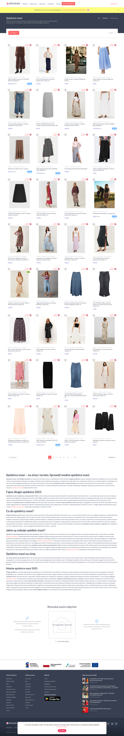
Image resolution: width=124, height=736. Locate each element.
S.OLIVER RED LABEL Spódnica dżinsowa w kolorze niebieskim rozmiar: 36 (75, 395)
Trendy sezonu (93, 682)
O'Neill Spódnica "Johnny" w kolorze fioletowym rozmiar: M (75, 259)
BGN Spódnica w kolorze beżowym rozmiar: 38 (102, 350)
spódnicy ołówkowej (17, 507)
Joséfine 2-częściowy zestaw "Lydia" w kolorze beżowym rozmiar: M (18, 303)
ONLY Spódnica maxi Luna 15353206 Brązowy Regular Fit (18, 79)
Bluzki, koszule (10, 681)
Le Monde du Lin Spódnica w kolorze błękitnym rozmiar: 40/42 (46, 259)
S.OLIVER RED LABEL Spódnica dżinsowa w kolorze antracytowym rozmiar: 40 (102, 304)
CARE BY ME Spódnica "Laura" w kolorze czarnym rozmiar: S (19, 214)
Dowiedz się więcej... (62, 726)
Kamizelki (8, 686)
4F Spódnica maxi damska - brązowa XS (104, 213)
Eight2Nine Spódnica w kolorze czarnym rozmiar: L (104, 441)
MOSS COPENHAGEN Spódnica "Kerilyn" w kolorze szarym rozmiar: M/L (47, 124)
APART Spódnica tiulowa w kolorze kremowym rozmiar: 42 (103, 394)
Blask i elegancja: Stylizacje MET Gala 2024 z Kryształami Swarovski (102, 694)
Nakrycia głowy (10, 694)
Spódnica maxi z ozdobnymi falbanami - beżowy (75, 79)
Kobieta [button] (25, 4)
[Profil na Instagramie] (112, 723)
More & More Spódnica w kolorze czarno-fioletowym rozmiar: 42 (19, 350)
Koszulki (27, 692)
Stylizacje (42, 4)
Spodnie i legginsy (11, 697)
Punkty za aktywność (50, 689)
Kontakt (46, 692)
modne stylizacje (17, 487)
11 (75, 457)
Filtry (14, 33)
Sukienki (8, 702)
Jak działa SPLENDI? (50, 681)
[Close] (118, 10)
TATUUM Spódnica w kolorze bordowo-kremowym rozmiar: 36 (76, 214)
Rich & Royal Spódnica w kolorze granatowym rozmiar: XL (45, 79)
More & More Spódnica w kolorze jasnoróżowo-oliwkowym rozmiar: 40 (18, 259)
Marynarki (28, 697)
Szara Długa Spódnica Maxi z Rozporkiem (76, 168)
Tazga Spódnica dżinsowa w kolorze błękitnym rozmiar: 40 (46, 303)
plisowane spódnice (12, 536)
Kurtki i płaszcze (10, 689)
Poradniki (51, 4)
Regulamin (47, 684)
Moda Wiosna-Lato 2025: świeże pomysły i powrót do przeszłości (102, 679)
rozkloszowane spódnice (44, 541)
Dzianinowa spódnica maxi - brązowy (18, 168)
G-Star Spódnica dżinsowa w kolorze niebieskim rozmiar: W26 (18, 124)
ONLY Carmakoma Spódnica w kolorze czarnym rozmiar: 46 (103, 169)
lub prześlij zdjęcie (63, 641)
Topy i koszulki (10, 707)
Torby (8, 710)
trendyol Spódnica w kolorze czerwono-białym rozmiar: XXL (19, 394)
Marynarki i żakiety (11, 692)
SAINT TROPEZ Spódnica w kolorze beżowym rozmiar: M (75, 441)
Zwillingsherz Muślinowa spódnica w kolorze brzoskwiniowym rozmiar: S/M (18, 441)
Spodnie (27, 702)
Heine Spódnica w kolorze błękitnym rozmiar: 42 (103, 79)
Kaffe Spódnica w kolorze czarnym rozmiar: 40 (45, 350)
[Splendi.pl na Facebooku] (108, 723)
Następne (111, 457)
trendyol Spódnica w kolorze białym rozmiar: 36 (74, 350)
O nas (46, 678)
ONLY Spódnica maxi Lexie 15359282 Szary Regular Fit (46, 169)
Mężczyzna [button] (33, 4)
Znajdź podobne (27, 45)
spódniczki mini (11, 578)
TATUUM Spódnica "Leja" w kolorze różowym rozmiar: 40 (46, 214)
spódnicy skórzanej (72, 549)
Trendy (58, 4)
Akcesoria (9, 678)
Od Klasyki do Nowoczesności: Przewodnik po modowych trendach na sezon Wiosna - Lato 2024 (104, 686)
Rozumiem (62, 730)
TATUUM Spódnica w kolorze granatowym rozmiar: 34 (101, 259)
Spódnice (105, 18)
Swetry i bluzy (10, 705)
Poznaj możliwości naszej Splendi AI (74, 10)
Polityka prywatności (50, 686)
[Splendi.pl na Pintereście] (116, 723)
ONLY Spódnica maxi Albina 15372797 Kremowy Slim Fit (47, 441)
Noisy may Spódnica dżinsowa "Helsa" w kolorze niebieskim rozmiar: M (76, 303)
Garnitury (28, 684)
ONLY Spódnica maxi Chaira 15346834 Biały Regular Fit (103, 124)
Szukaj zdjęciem (69, 3)
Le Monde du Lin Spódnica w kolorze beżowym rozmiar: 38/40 (75, 124)
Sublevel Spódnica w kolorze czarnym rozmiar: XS (46, 394)
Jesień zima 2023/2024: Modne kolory (100, 708)
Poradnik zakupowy (95, 697)
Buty (7, 684)
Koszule (27, 689)
